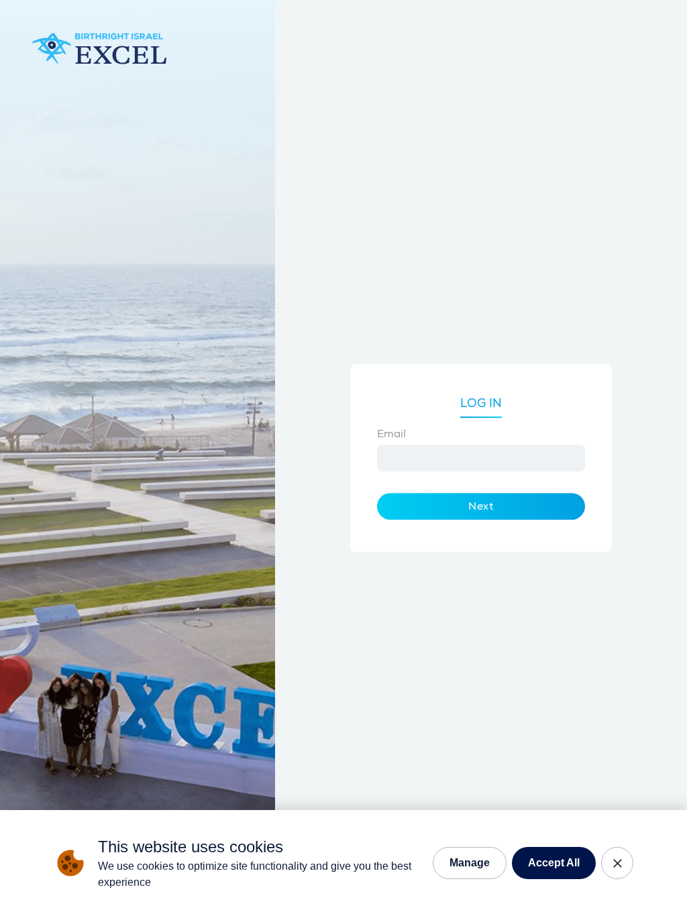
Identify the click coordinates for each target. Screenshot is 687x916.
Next (481, 506)
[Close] (617, 863)
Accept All (554, 862)
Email (391, 433)
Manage (470, 862)
